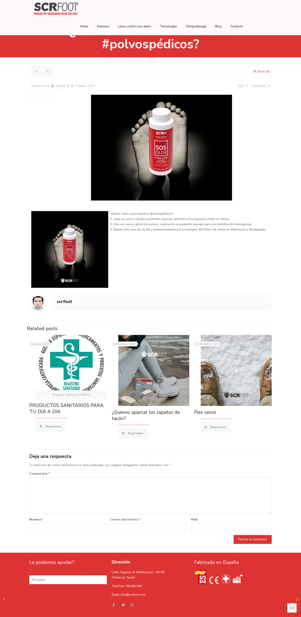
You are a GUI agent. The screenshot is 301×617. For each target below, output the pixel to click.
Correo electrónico (125, 519)
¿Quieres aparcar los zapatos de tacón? (146, 415)
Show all (263, 71)
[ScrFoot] (56, 9)
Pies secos (205, 412)
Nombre (36, 519)
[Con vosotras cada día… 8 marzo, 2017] (4, 599)
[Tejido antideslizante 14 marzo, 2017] (297, 599)
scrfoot (60, 86)
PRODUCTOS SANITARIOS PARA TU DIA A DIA (66, 408)
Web (194, 519)
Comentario (39, 474)
